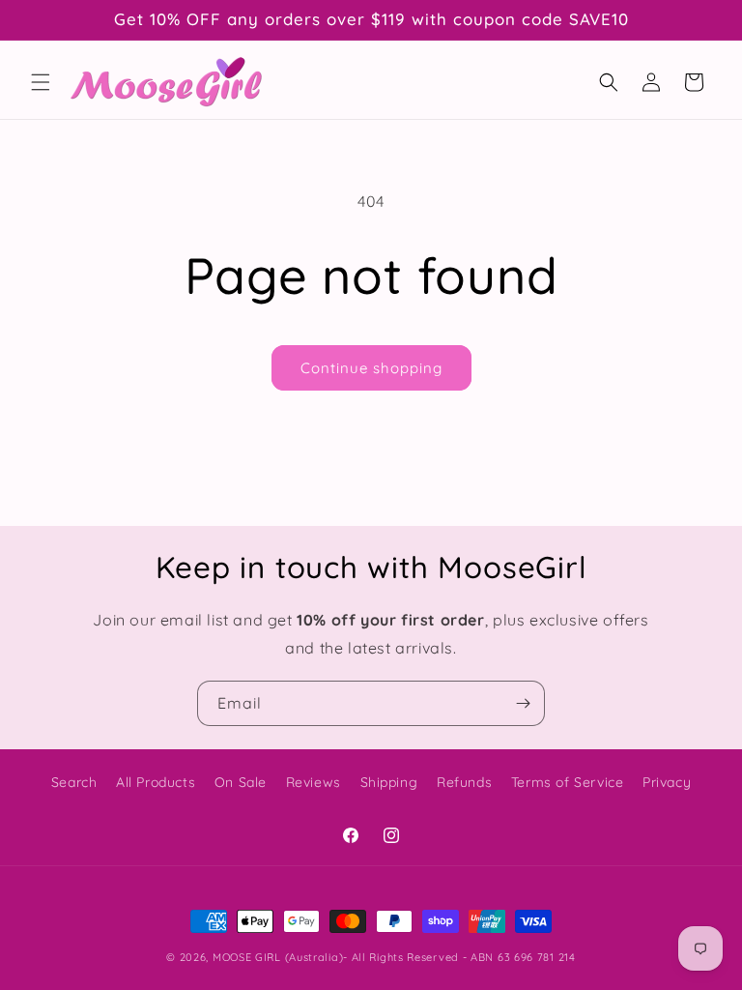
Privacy (666, 782)
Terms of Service (567, 782)
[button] (40, 82)
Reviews (313, 782)
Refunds (464, 782)
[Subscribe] (522, 703)
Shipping (389, 782)
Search (74, 782)
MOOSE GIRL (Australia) (278, 957)
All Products (155, 782)
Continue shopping (371, 368)
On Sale (240, 782)
